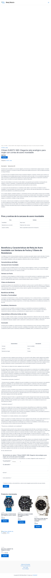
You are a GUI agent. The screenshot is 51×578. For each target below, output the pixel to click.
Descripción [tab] (4, 166)
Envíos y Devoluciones (25, 565)
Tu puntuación (7, 461)
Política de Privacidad (25, 564)
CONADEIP (35, 575)
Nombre (5, 472)
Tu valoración (7, 464)
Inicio (2, 145)
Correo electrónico (7, 477)
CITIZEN (6, 145)
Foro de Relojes (25, 568)
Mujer (7, 147)
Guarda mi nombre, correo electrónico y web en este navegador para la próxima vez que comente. (24, 483)
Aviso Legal (25, 567)
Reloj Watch (10, 2)
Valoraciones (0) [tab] (11, 166)
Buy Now (4, 157)
